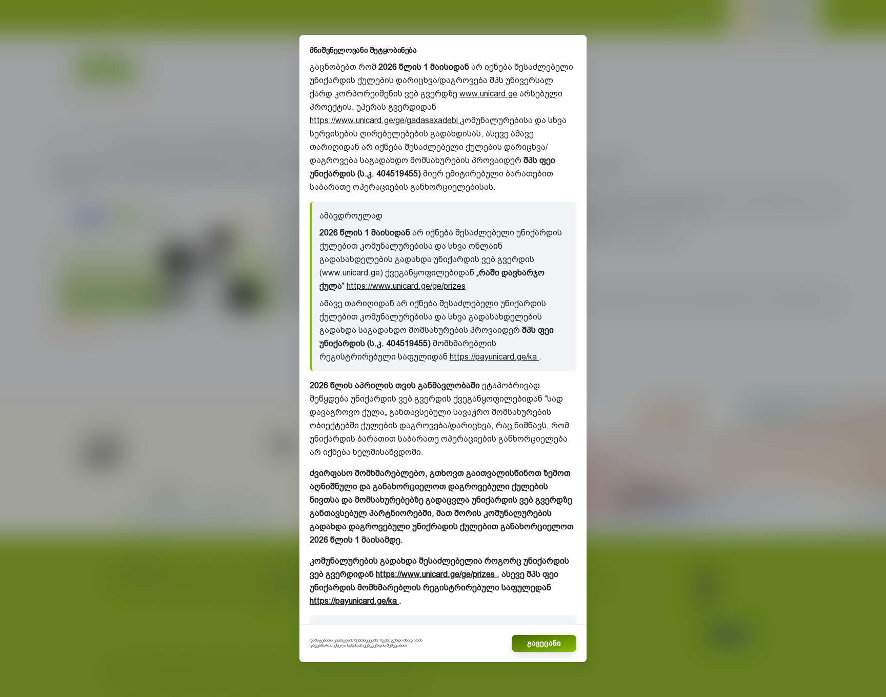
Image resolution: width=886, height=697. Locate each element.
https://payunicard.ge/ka (494, 356)
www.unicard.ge (488, 93)
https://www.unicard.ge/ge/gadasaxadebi (385, 120)
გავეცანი (544, 643)
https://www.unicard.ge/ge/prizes (406, 286)
